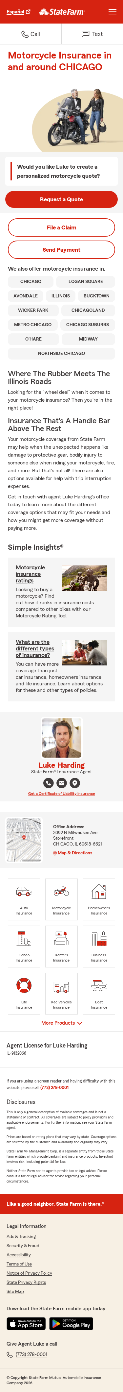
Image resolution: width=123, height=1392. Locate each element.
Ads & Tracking (21, 1236)
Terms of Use (19, 1264)
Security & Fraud (23, 1246)
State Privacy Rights (26, 1282)
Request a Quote (61, 199)
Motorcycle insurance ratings (30, 573)
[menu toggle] (112, 12)
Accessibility (19, 1255)
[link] (62, 12)
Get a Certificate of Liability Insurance (61, 794)
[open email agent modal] (61, 784)
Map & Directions (75, 853)
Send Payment (61, 250)
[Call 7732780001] (48, 783)
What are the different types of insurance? (35, 648)
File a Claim (61, 227)
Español (15, 11)
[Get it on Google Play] (71, 1323)
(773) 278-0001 (54, 1087)
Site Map (15, 1291)
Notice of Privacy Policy (29, 1273)
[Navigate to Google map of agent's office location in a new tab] (75, 783)
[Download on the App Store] (26, 1323)
